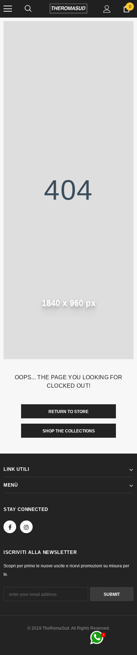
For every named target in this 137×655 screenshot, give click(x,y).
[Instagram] (26, 526)
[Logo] (68, 8)
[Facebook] (10, 526)
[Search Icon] (28, 8)
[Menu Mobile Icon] (8, 9)
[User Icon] (107, 9)
